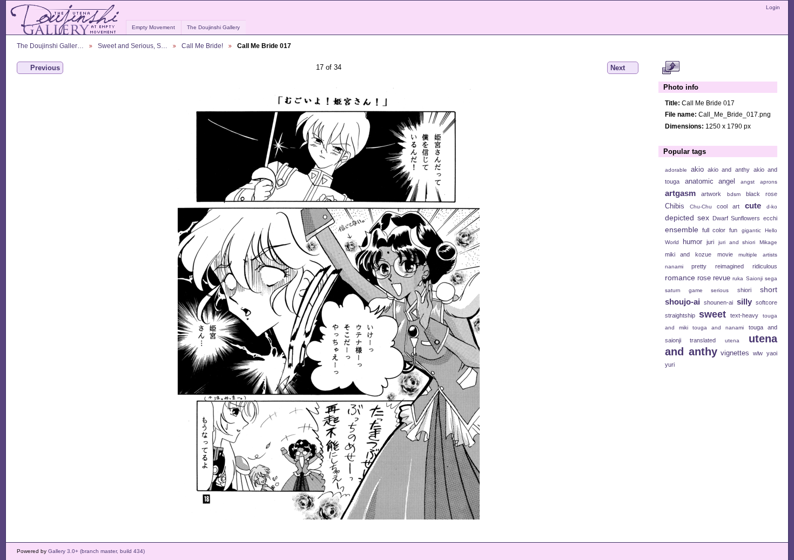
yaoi (771, 353)
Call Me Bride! (202, 45)
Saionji (754, 278)
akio (697, 169)
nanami (674, 266)
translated (703, 340)
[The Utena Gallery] (65, 20)
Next (617, 68)
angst (748, 182)
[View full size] (329, 303)
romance (680, 277)
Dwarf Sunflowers (736, 218)
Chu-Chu (701, 207)
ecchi (770, 218)
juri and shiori (736, 242)
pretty (698, 266)
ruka (737, 278)
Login (773, 7)
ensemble (681, 229)
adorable (676, 170)
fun (733, 230)
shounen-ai (718, 302)
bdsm (734, 194)
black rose (761, 194)
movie (725, 254)
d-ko (771, 207)
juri (710, 242)
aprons (768, 182)
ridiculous (764, 266)
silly (744, 301)
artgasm (680, 193)
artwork (711, 194)
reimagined (729, 266)
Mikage (768, 242)
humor (692, 242)
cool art (728, 206)
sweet (712, 314)
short (768, 289)
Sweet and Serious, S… (132, 45)
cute (753, 205)
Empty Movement (153, 27)
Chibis (674, 206)
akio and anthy (728, 169)
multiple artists (757, 255)
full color (713, 230)
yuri (670, 364)
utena (732, 340)
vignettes (735, 353)
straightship (680, 315)
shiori (744, 290)
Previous (45, 68)
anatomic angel (710, 181)
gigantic (751, 230)
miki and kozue (688, 254)
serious (720, 290)
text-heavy (744, 315)
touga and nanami (718, 327)
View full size (670, 68)
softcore (766, 302)
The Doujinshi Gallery (213, 27)
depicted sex (687, 217)
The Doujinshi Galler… (50, 45)
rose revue (713, 278)
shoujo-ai (682, 301)
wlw (758, 353)
